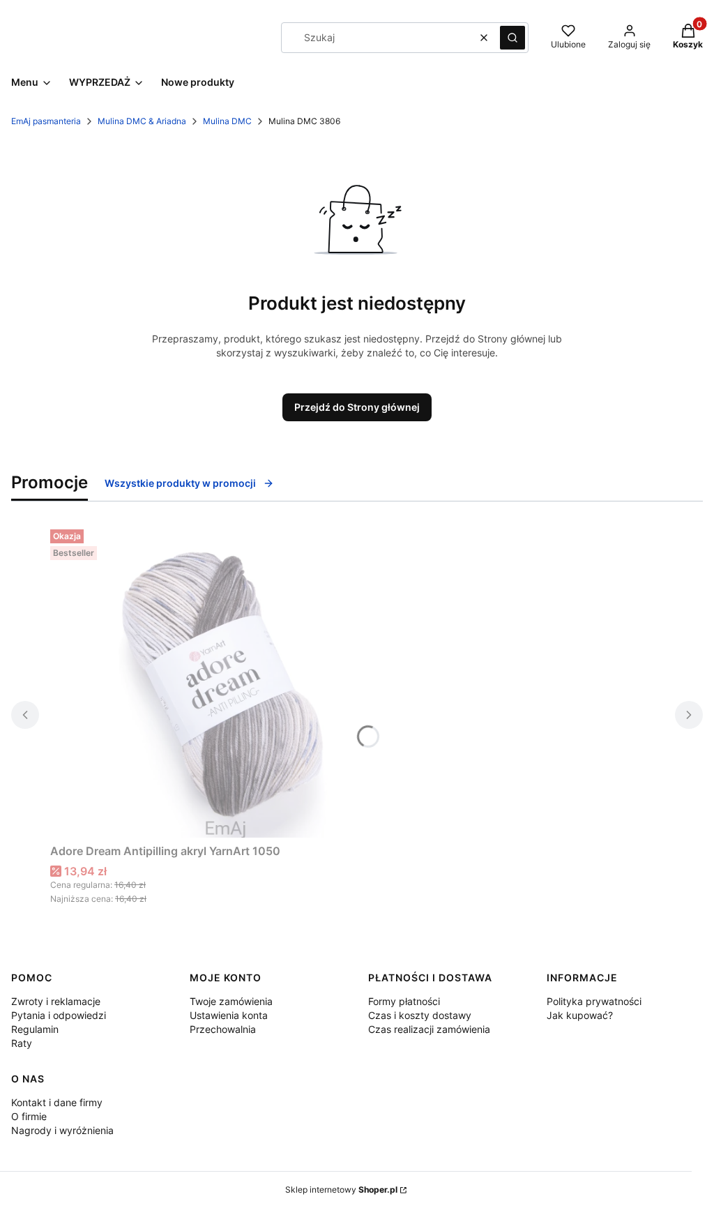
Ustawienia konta (229, 1015)
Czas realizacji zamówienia (429, 1029)
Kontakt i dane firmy (56, 1102)
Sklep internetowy (341, 1189)
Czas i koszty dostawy (419, 1015)
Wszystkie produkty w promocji (180, 483)
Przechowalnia (223, 1029)
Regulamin (35, 1029)
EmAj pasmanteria (46, 121)
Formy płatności (404, 1001)
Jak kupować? (580, 1015)
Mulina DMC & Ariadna (142, 121)
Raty (21, 1043)
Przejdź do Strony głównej (357, 407)
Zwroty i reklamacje (55, 1001)
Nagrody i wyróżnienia (62, 1130)
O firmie (29, 1116)
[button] (512, 38)
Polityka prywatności (594, 1001)
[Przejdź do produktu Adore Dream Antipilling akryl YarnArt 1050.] (224, 681)
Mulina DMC (227, 121)
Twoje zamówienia (231, 1001)
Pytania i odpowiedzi (58, 1015)
